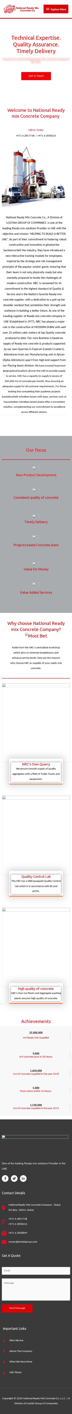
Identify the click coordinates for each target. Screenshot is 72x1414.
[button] (36, 76)
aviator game (40, 266)
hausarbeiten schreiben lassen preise (24, 402)
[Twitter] (14, 1178)
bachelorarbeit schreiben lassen (19, 396)
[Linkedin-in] (23, 1178)
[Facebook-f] (5, 1178)
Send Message (17, 1308)
